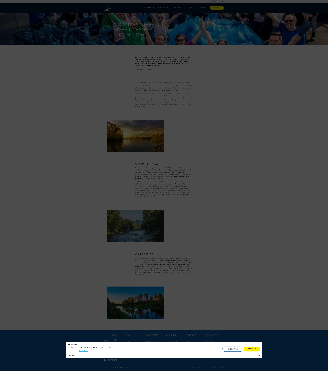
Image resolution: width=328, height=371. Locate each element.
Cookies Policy (83, 351)
